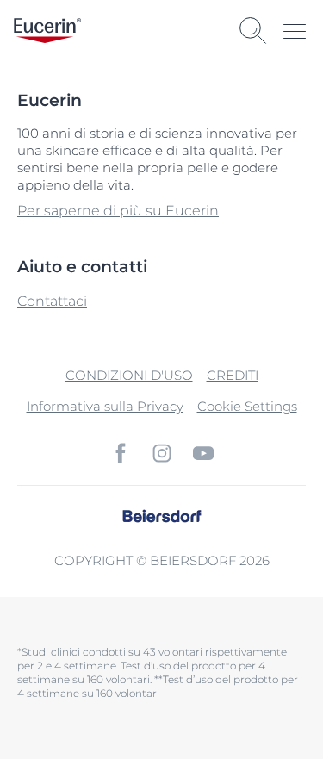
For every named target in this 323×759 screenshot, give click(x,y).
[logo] (47, 30)
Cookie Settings (247, 406)
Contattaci (52, 301)
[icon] (120, 453)
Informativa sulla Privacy (105, 406)
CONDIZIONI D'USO (129, 375)
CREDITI (232, 375)
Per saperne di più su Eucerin (118, 210)
